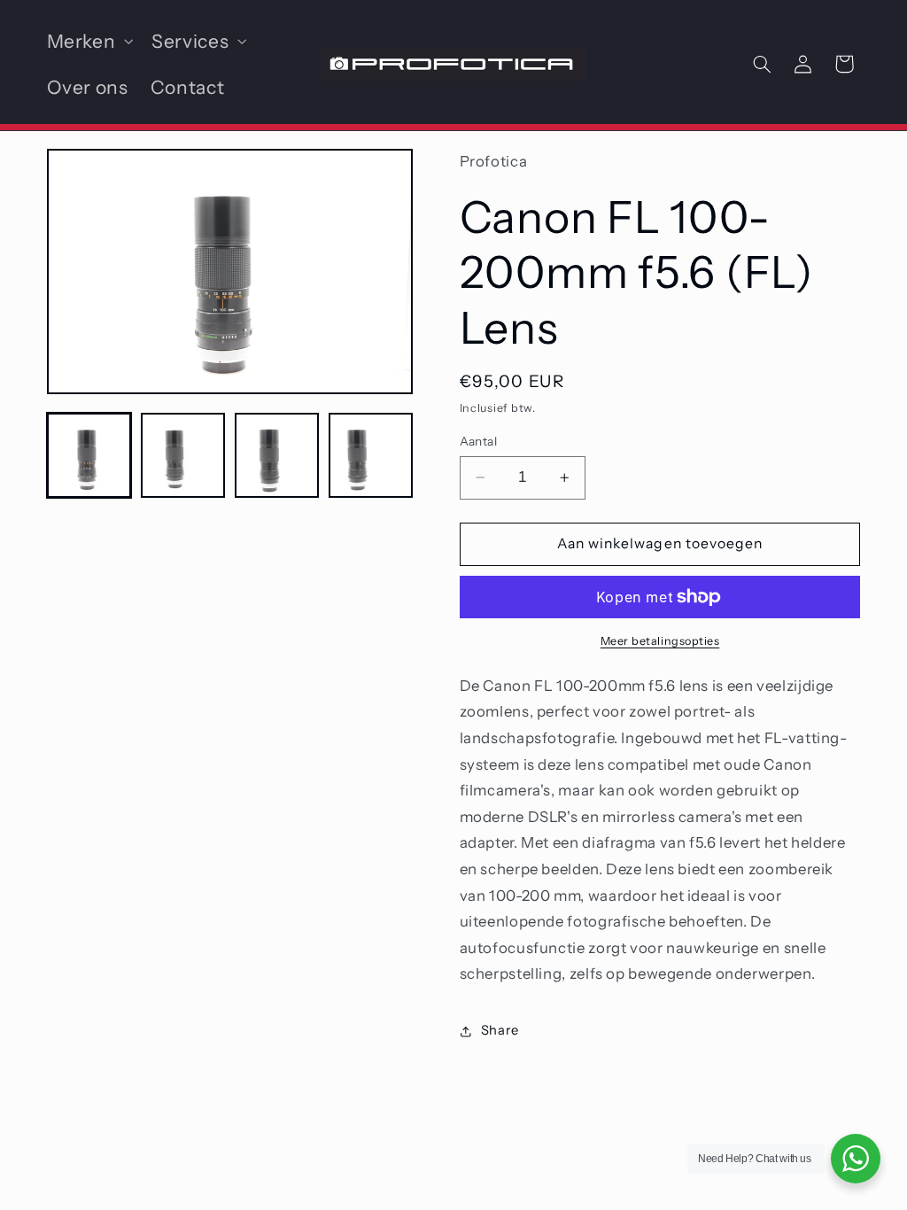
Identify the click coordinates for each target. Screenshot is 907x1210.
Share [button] (500, 1030)
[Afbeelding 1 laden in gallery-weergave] (89, 455)
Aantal (479, 441)
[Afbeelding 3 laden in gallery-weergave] (277, 455)
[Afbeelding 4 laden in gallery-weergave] (371, 455)
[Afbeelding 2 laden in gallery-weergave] (183, 455)
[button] (88, 41)
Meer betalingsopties (660, 641)
